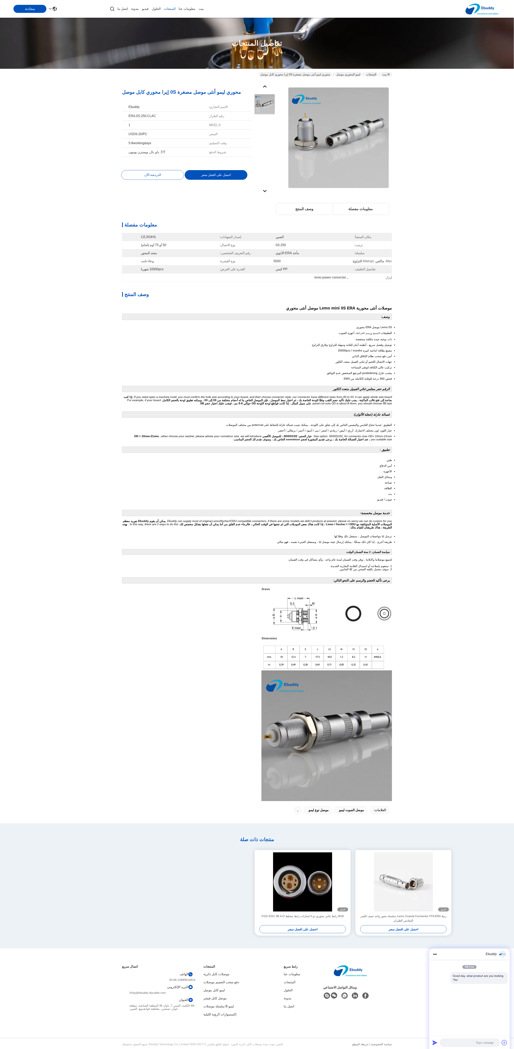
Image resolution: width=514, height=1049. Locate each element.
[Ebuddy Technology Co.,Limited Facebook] (365, 995)
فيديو (145, 8)
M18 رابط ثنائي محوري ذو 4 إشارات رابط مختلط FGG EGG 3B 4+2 (303, 916)
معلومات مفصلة (360, 209)
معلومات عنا (187, 8)
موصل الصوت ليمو (351, 810)
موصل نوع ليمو (319, 810)
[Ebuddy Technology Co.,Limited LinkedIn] (355, 995)
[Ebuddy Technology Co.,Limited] (482, 9)
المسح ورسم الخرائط (368, 333)
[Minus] (434, 954)
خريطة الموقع (360, 1044)
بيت (201, 8)
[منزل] (350, 975)
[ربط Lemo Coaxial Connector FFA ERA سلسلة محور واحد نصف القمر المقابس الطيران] (403, 881)
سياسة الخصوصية (381, 1044)
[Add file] (504, 1042)
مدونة (135, 8)
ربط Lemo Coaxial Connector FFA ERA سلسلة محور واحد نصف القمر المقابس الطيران (403, 918)
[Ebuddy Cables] (326, 995)
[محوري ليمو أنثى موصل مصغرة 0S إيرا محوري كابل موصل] (338, 137)
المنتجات (169, 8)
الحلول (156, 8)
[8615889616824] (344, 995)
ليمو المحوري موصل (348, 74)
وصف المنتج (304, 209)
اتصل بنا (122, 8)
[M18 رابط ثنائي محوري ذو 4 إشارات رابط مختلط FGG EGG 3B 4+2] (302, 881)
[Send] (435, 1042)
